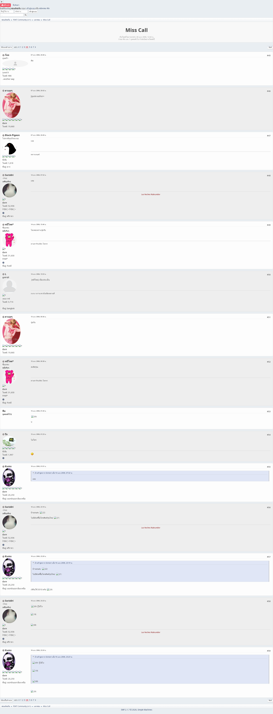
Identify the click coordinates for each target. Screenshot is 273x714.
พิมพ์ (270, 47)
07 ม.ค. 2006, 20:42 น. (38, 90)
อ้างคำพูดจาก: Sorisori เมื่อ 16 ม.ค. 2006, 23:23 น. (53, 657)
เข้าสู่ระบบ (30, 8)
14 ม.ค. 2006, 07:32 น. (38, 175)
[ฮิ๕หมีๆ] (3, 262)
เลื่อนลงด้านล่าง (6, 47)
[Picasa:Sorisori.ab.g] (3, 213)
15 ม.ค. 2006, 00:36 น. (38, 317)
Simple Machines (145, 709)
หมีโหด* (9, 224)
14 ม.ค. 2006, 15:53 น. (38, 274)
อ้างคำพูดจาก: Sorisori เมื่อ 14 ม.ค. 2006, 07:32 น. (53, 473)
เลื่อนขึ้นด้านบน (6, 700)
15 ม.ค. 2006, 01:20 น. (38, 411)
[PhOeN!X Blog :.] (3, 458)
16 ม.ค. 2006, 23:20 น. (38, 556)
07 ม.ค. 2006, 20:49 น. (38, 135)
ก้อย (7, 54)
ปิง (6, 434)
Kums (8, 466)
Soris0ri (9, 175)
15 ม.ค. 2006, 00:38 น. (38, 361)
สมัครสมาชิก (44, 8)
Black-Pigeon (12, 135)
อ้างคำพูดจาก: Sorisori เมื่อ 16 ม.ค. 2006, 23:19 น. (53, 563)
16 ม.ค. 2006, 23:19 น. (38, 507)
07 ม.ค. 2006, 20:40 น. (38, 55)
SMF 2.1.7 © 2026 (129, 709)
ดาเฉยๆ (9, 90)
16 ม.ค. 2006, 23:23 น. (38, 601)
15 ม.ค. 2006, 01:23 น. (38, 434)
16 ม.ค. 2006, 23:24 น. (38, 650)
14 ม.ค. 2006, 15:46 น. (38, 224)
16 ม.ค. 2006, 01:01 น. (38, 466)
